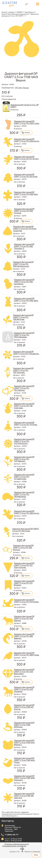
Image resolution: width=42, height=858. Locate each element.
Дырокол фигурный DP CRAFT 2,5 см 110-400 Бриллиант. (24, 671)
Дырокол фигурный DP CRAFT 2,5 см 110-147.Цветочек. (24, 476)
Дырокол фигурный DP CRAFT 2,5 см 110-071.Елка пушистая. (24, 228)
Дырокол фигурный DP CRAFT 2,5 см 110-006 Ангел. (27, 140)
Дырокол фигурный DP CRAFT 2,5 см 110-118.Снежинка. (24, 335)
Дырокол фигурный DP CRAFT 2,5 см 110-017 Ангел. (26, 157)
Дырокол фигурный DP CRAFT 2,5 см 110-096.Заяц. (26, 299)
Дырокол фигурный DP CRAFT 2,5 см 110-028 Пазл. (26, 193)
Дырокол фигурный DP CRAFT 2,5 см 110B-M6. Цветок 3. (24, 795)
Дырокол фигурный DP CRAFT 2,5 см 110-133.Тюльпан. (23, 370)
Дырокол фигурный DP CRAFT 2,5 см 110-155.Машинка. (24, 494)
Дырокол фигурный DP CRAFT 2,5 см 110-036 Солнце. (24, 211)
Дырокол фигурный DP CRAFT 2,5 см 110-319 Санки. (26, 600)
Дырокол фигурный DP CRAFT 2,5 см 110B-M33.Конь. (24, 724)
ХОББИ (19, 12)
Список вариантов (9, 99)
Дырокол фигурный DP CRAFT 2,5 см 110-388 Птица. (26, 654)
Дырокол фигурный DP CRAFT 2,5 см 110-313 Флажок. (24, 583)
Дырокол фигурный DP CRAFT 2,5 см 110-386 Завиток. (24, 636)
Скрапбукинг (29, 12)
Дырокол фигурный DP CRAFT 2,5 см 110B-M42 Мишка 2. (24, 742)
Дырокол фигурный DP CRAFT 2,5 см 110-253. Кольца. (23, 547)
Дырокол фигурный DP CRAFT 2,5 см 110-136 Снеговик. (24, 405)
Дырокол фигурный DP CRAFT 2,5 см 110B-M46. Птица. (24, 760)
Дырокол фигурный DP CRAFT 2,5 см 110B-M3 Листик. (24, 707)
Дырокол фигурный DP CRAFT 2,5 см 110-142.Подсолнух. (24, 441)
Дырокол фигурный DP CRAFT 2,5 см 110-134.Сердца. (24, 388)
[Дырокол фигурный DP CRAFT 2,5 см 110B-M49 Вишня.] (21, 57)
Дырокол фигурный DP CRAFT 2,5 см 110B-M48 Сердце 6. (24, 778)
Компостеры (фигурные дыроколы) (15, 14)
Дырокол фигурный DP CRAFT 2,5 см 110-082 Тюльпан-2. (24, 246)
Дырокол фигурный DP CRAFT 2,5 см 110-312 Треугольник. (24, 565)
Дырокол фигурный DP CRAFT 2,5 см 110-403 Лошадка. (24, 689)
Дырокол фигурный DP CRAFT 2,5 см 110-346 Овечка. (24, 618)
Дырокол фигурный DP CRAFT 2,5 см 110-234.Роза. (25, 529)
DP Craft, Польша (22, 88)
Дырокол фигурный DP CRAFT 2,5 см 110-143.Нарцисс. (24, 459)
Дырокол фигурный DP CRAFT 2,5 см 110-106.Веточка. (23, 317)
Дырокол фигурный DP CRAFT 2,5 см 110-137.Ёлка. (25, 423)
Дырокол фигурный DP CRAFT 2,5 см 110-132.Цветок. (26, 352)
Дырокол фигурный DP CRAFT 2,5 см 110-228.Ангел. (26, 512)
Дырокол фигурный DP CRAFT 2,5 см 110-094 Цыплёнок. (24, 281)
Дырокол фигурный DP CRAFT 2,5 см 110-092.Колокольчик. (23, 264)
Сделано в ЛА (14, 852)
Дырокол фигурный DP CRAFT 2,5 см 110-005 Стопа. (26, 122)
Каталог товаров (8, 12)
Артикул (5, 84)
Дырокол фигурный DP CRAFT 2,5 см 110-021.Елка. (26, 175)
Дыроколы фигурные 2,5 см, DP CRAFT (20, 15)
